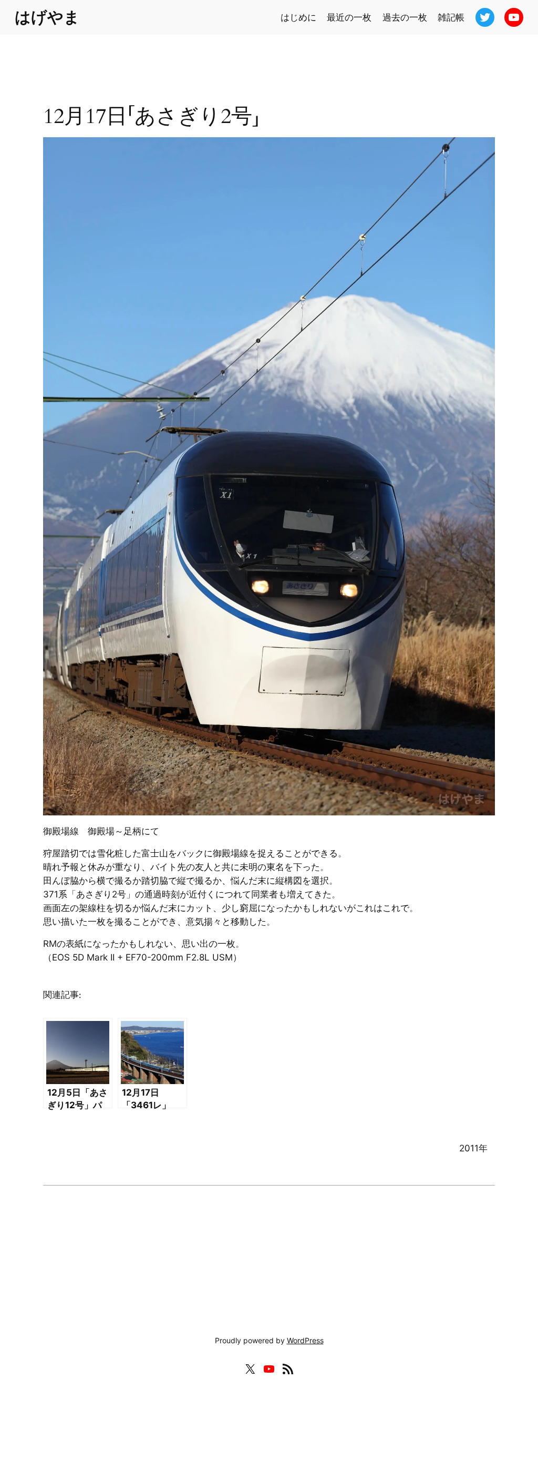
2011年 (473, 1148)
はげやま (47, 16)
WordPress (305, 1340)
